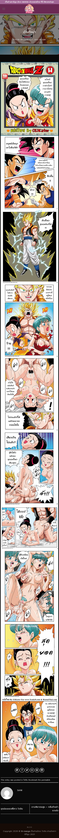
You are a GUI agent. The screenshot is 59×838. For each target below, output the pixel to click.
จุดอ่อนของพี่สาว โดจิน (12, 808)
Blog (29, 827)
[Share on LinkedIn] (42, 770)
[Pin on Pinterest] (37, 770)
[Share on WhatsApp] (17, 770)
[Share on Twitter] (27, 770)
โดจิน (29, 28)
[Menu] (3, 8)
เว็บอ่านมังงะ (35, 831)
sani (44, 40)
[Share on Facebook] (22, 770)
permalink (46, 780)
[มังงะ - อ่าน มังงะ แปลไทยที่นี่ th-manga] (29, 9)
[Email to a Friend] (32, 770)
